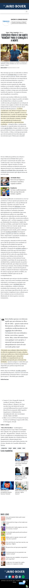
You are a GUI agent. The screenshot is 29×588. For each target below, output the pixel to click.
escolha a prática (21, 370)
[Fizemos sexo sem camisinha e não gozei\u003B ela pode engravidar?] (3, 558)
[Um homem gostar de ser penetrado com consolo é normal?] (3, 553)
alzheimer (19, 448)
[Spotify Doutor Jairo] (23, 576)
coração (10, 448)
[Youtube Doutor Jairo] (13, 576)
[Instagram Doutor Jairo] (19, 576)
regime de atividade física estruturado (12, 170)
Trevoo (3, 445)
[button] (22, 582)
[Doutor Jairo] (14, 6)
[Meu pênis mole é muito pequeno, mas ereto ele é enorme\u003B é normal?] (3, 528)
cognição (8, 331)
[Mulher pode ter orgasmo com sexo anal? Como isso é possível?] (3, 538)
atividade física (12, 74)
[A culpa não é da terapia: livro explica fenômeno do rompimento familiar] (3, 563)
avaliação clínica (15, 350)
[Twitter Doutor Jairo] (9, 576)
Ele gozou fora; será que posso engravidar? (16, 547)
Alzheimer (17, 206)
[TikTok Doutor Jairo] (16, 576)
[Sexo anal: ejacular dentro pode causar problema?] (3, 518)
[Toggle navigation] (26, 11)
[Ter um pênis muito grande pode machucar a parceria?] (3, 533)
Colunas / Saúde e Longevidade (12, 32)
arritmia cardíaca (21, 248)
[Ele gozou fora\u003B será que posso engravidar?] (3, 548)
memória (14, 448)
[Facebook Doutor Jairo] (6, 576)
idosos (24, 448)
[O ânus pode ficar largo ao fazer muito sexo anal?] (3, 523)
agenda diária (8, 128)
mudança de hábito (11, 232)
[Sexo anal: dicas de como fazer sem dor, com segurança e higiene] (3, 543)
